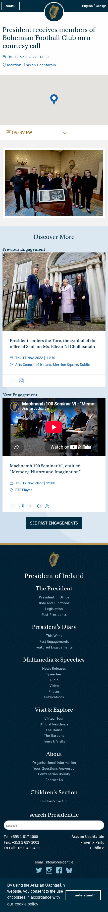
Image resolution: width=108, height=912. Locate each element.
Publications (54, 697)
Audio (54, 680)
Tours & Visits (54, 741)
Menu (11, 6)
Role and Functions (54, 603)
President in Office (54, 597)
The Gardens (54, 735)
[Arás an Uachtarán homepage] (54, 559)
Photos (54, 691)
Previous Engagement (24, 249)
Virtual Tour (54, 718)
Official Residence (54, 724)
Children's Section (54, 801)
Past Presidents (54, 614)
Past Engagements (54, 641)
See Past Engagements (54, 523)
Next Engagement (20, 395)
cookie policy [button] (26, 904)
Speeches (54, 674)
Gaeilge (101, 6)
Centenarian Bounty (54, 774)
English (87, 6)
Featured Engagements (54, 647)
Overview (19, 132)
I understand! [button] (83, 895)
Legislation (54, 608)
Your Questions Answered (54, 768)
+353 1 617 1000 (24, 836)
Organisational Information (54, 762)
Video (54, 685)
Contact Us (54, 779)
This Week (54, 635)
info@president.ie (59, 861)
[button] (54, 99)
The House (54, 729)
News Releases (54, 668)
